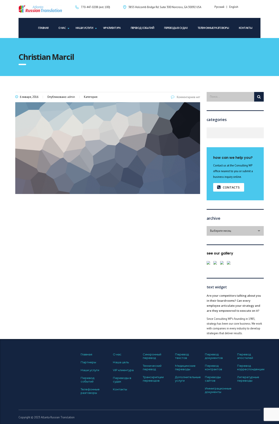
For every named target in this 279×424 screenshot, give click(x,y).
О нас (62, 28)
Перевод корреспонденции (250, 367)
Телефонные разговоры (213, 28)
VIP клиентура (112, 28)
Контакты (245, 28)
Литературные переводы (248, 378)
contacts (231, 187)
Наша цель (121, 362)
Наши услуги (84, 28)
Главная (43, 28)
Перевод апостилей (245, 356)
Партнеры (88, 362)
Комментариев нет (188, 97)
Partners (209, 132)
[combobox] (235, 231)
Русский (219, 7)
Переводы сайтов (213, 378)
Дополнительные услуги (188, 378)
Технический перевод (152, 367)
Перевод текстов (182, 356)
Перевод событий (142, 28)
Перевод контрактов (213, 367)
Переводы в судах (175, 28)
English (233, 7)
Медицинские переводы (185, 367)
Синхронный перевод (152, 356)
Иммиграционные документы (218, 390)
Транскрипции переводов (153, 378)
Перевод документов (214, 356)
